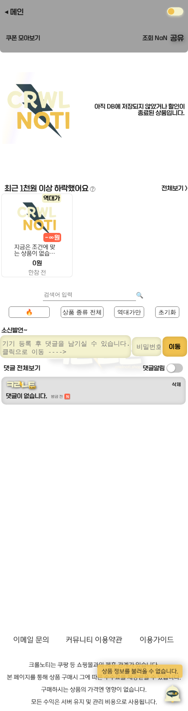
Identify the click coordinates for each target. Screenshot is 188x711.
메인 (17, 12)
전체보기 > (175, 188)
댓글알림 (154, 368)
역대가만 (129, 312)
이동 (175, 346)
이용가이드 (157, 640)
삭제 (176, 384)
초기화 (167, 312)
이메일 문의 (31, 640)
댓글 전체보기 (22, 368)
